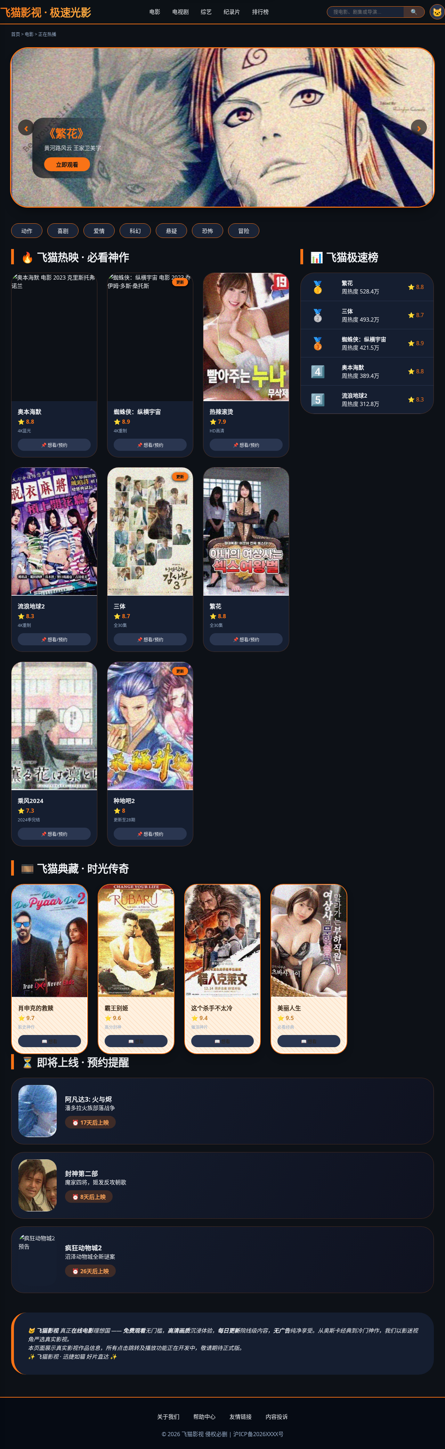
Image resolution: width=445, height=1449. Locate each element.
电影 (154, 12)
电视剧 (180, 12)
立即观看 (67, 164)
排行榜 (260, 12)
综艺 (206, 12)
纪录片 (232, 12)
